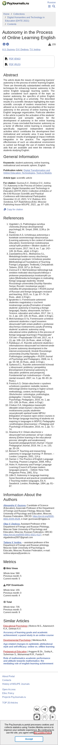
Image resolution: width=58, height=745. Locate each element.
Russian (51, 2)
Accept (29, 739)
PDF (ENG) (15, 59)
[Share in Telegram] (7, 44)
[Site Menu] (49, 6)
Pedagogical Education (15, 651)
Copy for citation (14, 209)
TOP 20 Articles (10, 702)
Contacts (6, 680)
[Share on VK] (4, 44)
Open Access (8, 689)
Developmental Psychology (17, 640)
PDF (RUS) (15, 64)
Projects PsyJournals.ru (14, 697)
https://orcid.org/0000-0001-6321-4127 (22, 535)
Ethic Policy (8, 693)
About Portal (8, 676)
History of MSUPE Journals (16, 684)
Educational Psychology (15, 626)
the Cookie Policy (42, 732)
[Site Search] (54, 6)
